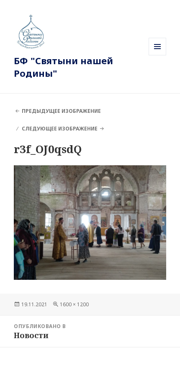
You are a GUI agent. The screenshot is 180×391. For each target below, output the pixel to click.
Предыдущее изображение (61, 111)
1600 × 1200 (74, 304)
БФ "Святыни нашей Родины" (63, 66)
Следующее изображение (60, 128)
